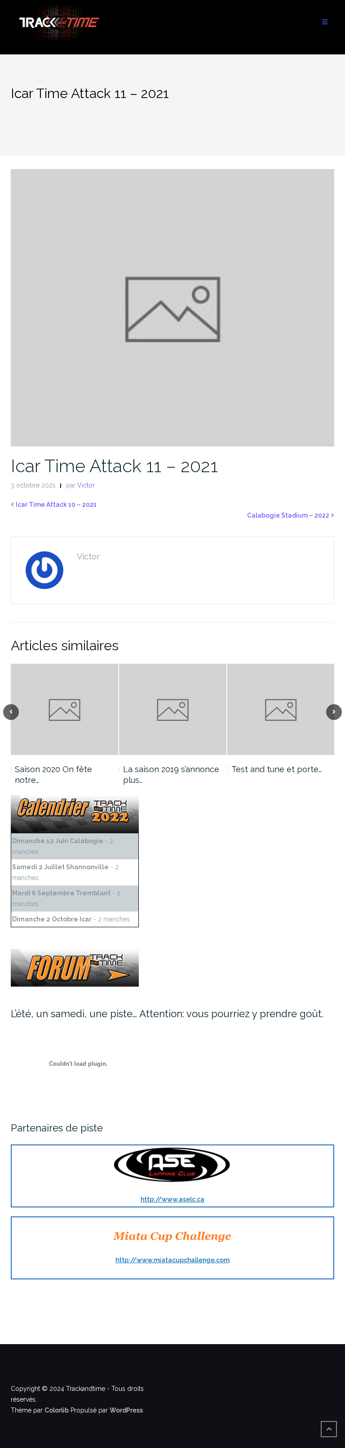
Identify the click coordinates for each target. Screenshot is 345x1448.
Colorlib (56, 1410)
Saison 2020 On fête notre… (53, 774)
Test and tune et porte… (276, 769)
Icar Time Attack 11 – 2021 (114, 465)
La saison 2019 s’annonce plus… (171, 774)
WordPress (126, 1410)
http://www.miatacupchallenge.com (172, 1260)
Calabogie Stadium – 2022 (288, 515)
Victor (86, 485)
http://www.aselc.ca (172, 1199)
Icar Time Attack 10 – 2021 (56, 504)
